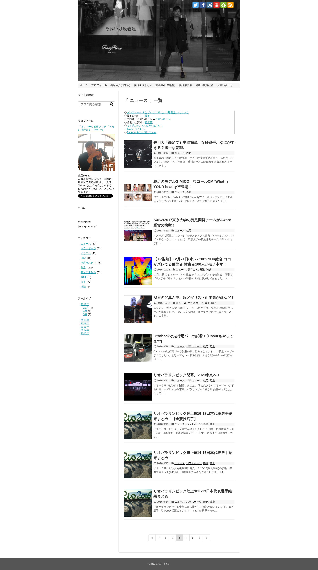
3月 (85, 314)
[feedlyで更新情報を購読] (223, 5)
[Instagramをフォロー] (209, 5)
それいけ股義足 (163, 564)
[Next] (199, 537)
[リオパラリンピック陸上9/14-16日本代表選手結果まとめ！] (138, 464)
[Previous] (159, 537)
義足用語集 (185, 85)
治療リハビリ (88, 262)
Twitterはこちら (136, 129)
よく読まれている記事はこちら (145, 125)
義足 (147, 115)
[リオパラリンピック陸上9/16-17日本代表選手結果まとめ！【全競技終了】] (138, 425)
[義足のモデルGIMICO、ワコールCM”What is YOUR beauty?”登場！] (138, 193)
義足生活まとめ (143, 85)
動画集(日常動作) (165, 85)
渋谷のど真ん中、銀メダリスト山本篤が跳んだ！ (193, 297)
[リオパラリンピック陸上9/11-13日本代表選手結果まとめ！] (138, 503)
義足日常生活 (88, 272)
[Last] (206, 537)
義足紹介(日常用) (120, 85)
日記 (202, 269)
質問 (83, 277)
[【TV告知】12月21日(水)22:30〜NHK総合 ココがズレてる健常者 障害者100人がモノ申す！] (138, 271)
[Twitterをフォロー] (195, 5)
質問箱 (149, 122)
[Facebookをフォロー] (202, 5)
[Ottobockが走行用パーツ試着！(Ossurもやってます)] (138, 348)
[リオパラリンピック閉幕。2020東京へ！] (138, 387)
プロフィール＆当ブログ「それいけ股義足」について (158, 112)
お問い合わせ (225, 85)
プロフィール (99, 85)
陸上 (213, 302)
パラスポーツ (195, 302)
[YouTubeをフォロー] (216, 5)
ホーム (84, 85)
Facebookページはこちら (141, 132)
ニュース (179, 152)
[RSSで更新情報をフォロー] (230, 5)
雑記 (208, 269)
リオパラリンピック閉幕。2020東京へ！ (186, 375)
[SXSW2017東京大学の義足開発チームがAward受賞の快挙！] (138, 231)
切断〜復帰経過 (204, 85)
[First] (152, 537)
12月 (86, 307)
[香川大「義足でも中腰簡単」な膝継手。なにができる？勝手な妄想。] (138, 154)
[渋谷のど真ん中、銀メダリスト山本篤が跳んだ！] (138, 309)
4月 (85, 310)
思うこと (193, 269)
